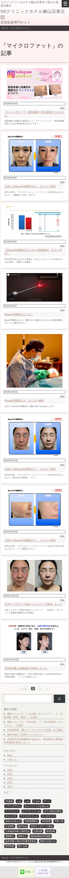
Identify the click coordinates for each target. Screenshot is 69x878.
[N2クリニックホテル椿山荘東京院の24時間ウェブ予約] (43, 871)
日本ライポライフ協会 (42, 826)
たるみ (36, 801)
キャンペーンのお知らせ (37, 806)
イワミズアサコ (13, 806)
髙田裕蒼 (9, 846)
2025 (9, 774)
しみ (19, 801)
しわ (27, 801)
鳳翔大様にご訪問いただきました (25, 734)
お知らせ (12, 759)
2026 (9, 770)
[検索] (59, 699)
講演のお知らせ (48, 841)
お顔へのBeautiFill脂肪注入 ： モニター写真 (30, 186)
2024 (9, 778)
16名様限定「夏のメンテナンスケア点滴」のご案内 (34, 729)
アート (47, 801)
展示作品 (22, 826)
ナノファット (12, 811)
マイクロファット (29, 816)
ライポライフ (48, 816)
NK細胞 (9, 801)
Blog (9, 755)
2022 (9, 786)
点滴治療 (37, 831)
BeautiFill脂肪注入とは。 (19, 314)
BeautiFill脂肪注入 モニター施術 (24, 400)
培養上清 (58, 821)
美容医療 (50, 831)
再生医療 (46, 821)
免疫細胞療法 (31, 821)
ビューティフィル (31, 811)
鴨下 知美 (22, 846)
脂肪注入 (22, 836)
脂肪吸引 (9, 836)
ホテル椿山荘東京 (53, 811)
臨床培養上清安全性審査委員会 (20, 841)
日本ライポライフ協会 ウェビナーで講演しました (33, 604)
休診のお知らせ (13, 821)
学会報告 (9, 826)
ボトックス (10, 816)
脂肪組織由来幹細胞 (41, 836)
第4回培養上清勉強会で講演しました (26, 668)
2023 (9, 782)
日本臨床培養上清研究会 (17, 831)
